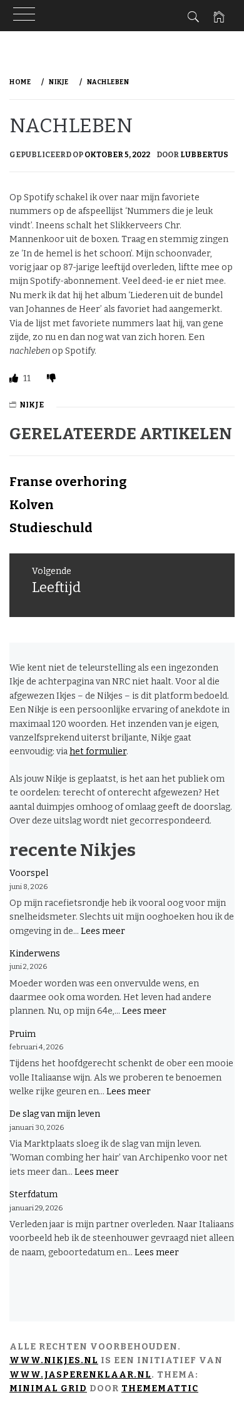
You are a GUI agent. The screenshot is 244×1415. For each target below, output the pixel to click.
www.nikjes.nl (53, 1360)
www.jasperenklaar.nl (80, 1374)
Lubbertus (204, 154)
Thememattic (159, 1388)
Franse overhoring (67, 481)
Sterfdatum (33, 1194)
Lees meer (103, 931)
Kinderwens (34, 953)
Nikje (31, 405)
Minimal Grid (48, 1388)
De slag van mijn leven (54, 1114)
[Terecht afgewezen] (51, 378)
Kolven (31, 504)
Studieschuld (51, 527)
